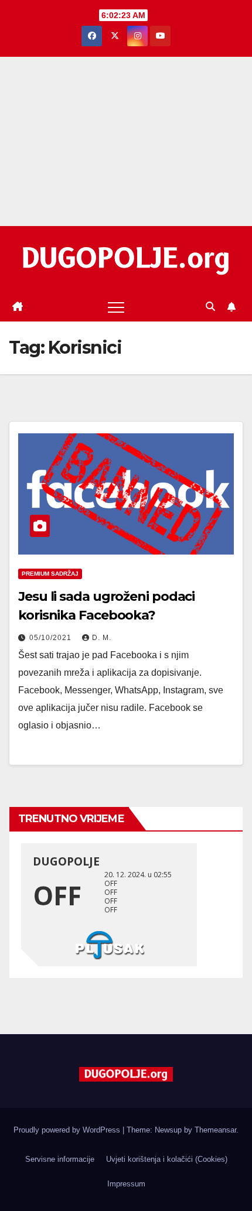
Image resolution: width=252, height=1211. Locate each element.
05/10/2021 (51, 638)
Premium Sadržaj (50, 573)
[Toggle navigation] (116, 307)
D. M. (101, 638)
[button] (210, 307)
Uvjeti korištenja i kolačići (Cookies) (166, 1159)
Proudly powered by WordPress (67, 1130)
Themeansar (215, 1130)
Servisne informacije (59, 1159)
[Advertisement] (126, 141)
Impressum (126, 1183)
